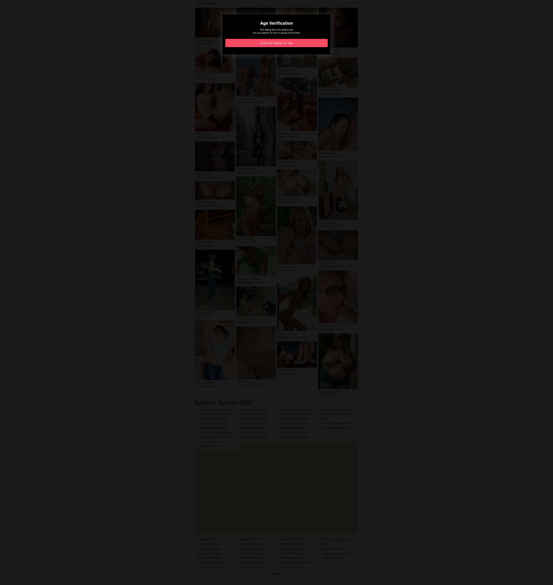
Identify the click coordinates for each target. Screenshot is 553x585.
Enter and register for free (276, 43)
